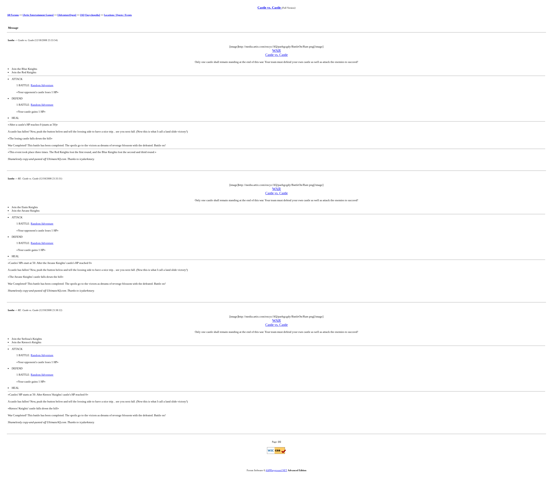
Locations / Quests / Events (118, 15)
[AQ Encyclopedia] (90, 15)
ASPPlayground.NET (276, 470)
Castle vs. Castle (269, 7)
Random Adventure (42, 85)
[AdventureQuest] (66, 15)
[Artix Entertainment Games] (38, 15)
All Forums (13, 15)
